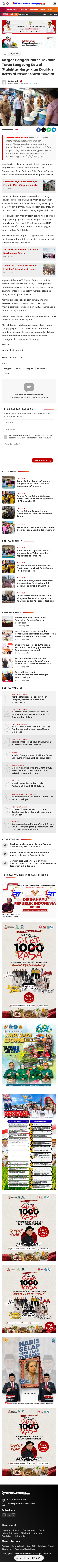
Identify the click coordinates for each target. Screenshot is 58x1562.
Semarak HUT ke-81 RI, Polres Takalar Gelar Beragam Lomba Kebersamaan (36, 528)
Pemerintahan (37, 9)
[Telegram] (54, 129)
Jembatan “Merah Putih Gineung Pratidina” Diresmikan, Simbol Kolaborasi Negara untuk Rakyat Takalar (20, 267)
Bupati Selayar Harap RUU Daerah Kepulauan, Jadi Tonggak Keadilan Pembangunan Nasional (33, 647)
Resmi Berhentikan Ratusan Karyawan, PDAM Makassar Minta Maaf (31, 743)
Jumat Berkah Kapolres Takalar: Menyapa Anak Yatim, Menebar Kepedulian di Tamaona (33, 484)
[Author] (4, 82)
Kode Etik (31, 1546)
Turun (6, 373)
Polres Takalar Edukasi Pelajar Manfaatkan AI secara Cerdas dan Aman (34, 514)
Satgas (29, 368)
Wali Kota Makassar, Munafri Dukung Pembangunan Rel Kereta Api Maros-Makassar (31, 729)
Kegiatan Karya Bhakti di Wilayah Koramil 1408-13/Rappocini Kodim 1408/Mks (20, 183)
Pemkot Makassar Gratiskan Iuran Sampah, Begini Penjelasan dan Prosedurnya (29, 700)
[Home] (3, 9)
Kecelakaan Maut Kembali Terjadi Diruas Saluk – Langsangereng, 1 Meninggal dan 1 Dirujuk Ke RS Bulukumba (33, 827)
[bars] (53, 3)
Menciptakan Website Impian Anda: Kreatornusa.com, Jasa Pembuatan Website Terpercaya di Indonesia (33, 863)
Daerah (23, 9)
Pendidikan (7, 1536)
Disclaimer (7, 1549)
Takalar (41, 368)
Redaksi (5, 1546)
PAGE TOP (53, 1512)
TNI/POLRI (14, 53)
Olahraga (37, 1533)
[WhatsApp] (48, 129)
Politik (51, 9)
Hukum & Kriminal (10, 1533)
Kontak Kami (18, 1546)
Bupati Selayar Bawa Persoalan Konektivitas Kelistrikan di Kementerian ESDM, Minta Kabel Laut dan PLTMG (35, 634)
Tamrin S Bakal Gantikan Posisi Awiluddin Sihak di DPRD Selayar (28, 785)
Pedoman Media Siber (25, 1549)
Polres (18, 368)
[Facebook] (38, 129)
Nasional (12, 9)
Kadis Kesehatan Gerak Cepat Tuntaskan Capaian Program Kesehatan (30, 620)
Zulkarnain (13, 81)
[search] (3, 3)
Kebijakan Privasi (45, 1546)
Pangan (7, 368)
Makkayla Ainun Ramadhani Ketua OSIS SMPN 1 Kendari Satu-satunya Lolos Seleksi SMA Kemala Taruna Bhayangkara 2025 (32, 771)
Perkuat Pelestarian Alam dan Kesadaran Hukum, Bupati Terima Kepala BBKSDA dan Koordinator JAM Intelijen (34, 662)
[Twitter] (43, 129)
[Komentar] (25, 1558)
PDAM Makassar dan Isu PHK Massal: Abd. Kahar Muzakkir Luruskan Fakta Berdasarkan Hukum (30, 714)
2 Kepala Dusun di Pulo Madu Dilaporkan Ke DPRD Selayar (32, 798)
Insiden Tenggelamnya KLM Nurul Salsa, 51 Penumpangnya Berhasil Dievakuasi (32, 756)
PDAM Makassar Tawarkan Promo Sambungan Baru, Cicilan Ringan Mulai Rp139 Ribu (31, 812)
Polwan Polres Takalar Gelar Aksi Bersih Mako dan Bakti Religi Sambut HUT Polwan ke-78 (35, 499)
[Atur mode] (7, 3)
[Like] (17, 1558)
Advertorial (20, 1536)
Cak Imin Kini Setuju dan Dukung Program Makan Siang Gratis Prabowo (31, 845)
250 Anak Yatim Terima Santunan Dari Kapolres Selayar (20, 251)
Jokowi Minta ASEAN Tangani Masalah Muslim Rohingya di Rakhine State (29, 853)
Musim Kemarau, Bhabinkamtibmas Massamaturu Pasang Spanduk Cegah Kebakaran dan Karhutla (35, 583)
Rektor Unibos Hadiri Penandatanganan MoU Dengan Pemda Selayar (31, 675)
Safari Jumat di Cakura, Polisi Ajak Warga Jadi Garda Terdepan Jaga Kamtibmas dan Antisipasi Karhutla (35, 598)
